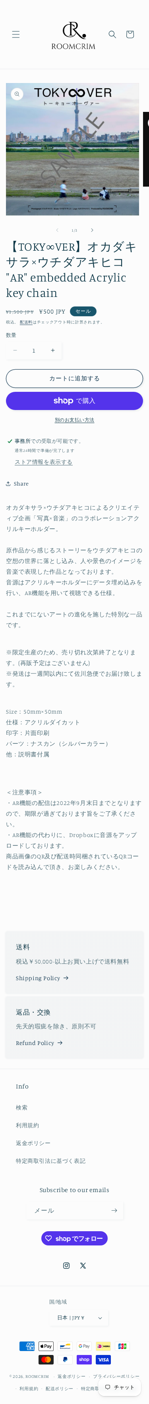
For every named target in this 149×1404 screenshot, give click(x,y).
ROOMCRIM (37, 1376)
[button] (16, 34)
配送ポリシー (60, 1388)
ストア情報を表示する (44, 461)
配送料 (26, 321)
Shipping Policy (38, 978)
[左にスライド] (57, 230)
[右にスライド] (92, 230)
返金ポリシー (33, 1142)
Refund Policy (35, 1043)
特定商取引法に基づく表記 (50, 1160)
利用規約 (27, 1125)
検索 (21, 1107)
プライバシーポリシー (116, 1376)
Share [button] (21, 483)
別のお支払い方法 (75, 420)
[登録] (114, 1210)
